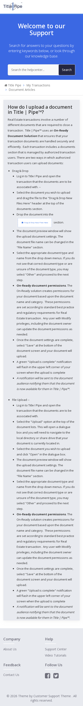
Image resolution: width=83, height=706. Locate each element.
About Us (10, 649)
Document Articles (22, 90)
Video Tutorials (55, 655)
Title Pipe (14, 85)
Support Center (56, 649)
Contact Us (11, 675)
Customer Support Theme (52, 696)
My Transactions (38, 85)
